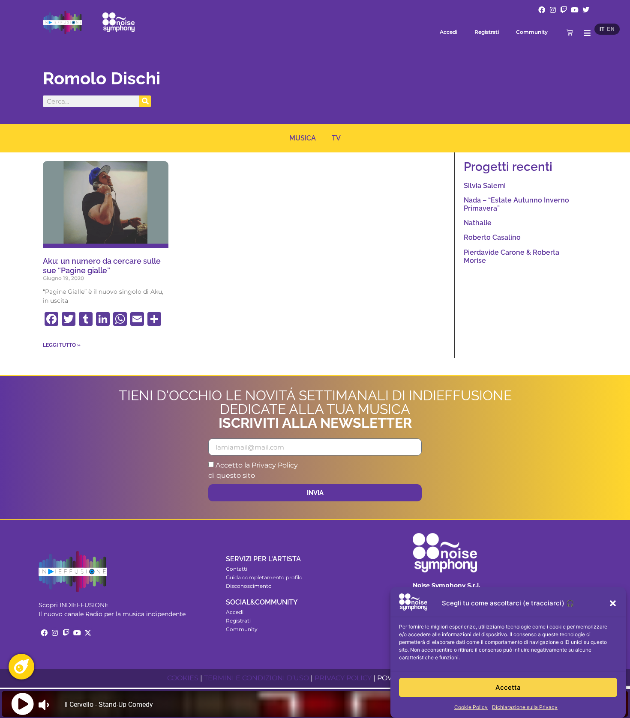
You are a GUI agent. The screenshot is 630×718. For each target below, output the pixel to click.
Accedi (448, 32)
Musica (302, 138)
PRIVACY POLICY (343, 678)
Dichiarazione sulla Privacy (525, 707)
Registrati (486, 32)
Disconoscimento (249, 586)
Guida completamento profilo (264, 577)
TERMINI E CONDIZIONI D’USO (256, 678)
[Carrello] (569, 32)
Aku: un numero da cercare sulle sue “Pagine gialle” (102, 265)
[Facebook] (541, 9)
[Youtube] (574, 9)
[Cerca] (145, 101)
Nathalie (478, 223)
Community (532, 32)
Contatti (236, 569)
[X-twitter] (87, 632)
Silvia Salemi (485, 186)
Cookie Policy (471, 707)
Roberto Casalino (492, 237)
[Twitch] (564, 9)
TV (336, 138)
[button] (613, 603)
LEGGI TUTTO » (62, 345)
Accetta (508, 687)
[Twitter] (585, 9)
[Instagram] (552, 9)
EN (611, 29)
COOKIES (182, 678)
